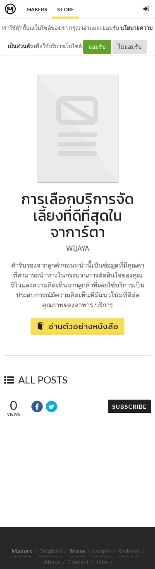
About (52, 561)
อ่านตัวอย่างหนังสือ (83, 326)
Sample (101, 551)
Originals (50, 551)
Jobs (102, 561)
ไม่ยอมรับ (130, 46)
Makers (36, 9)
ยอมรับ (97, 46)
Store (65, 9)
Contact (78, 561)
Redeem (128, 551)
